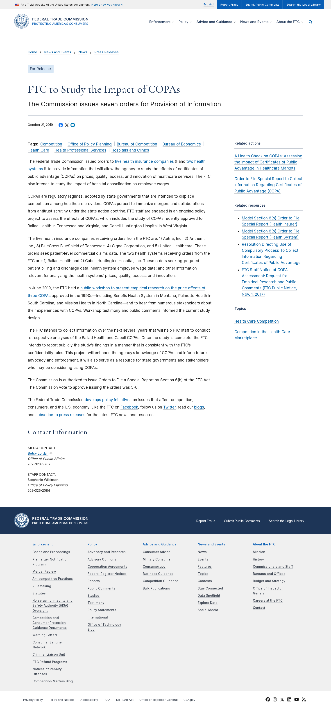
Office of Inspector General (158, 699)
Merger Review (44, 571)
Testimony (96, 603)
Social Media (208, 610)
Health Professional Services (80, 150)
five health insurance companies (144, 161)
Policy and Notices (62, 699)
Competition (51, 144)
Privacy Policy (33, 699)
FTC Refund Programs (49, 662)
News (82, 52)
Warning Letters (44, 635)
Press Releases (106, 52)
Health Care (38, 150)
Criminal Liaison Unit (48, 654)
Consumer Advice (156, 552)
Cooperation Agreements (107, 566)
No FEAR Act (125, 699)
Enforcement (42, 544)
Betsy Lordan (38, 453)
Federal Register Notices (107, 574)
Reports (94, 581)
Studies (94, 595)
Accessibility (89, 699)
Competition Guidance (160, 581)
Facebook (129, 407)
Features (205, 566)
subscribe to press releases (60, 415)
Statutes (39, 593)
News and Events (57, 52)
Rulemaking (41, 586)
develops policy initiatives (108, 399)
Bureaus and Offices (269, 574)
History (258, 559)
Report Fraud (229, 4)
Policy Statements (102, 610)
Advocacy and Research (107, 552)
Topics (203, 574)
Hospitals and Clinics (130, 150)
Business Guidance (158, 574)
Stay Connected (210, 588)
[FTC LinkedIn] (289, 700)
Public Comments (101, 588)
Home (32, 52)
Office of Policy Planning (90, 144)
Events (203, 559)
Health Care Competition (256, 321)
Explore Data (208, 603)
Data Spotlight (209, 595)
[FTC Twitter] (282, 699)
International (98, 617)
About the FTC (264, 544)
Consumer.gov (154, 566)
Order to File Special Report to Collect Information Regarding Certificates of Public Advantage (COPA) (268, 184)
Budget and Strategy (269, 581)
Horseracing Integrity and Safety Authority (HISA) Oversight (52, 605)
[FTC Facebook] (267, 700)
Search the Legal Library (303, 4)
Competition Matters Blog (52, 681)
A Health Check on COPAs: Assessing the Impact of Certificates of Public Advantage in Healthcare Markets (268, 162)
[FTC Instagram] (275, 700)
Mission (259, 552)
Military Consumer (157, 559)
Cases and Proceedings (51, 552)
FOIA (107, 699)
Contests (205, 581)
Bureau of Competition (137, 144)
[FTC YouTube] (296, 700)
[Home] (53, 26)
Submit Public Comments (262, 4)
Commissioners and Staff (273, 566)
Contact (259, 608)
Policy (92, 544)
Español (209, 4)
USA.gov (189, 699)
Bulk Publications (156, 588)
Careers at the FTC (268, 600)
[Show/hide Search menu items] (310, 22)
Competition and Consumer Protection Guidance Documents (49, 623)
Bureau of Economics (182, 144)
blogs (199, 407)
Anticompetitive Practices (52, 579)
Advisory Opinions (102, 559)
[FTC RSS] (304, 700)
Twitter (169, 407)
